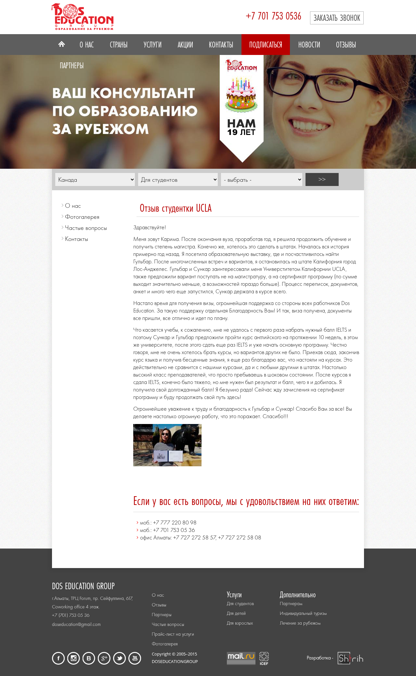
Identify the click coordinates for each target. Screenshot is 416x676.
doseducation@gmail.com (76, 624)
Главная (62, 44)
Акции (185, 44)
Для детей (236, 613)
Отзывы (346, 44)
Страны (119, 44)
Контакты (221, 44)
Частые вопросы (86, 227)
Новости (309, 44)
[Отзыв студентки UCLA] (167, 464)
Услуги (153, 44)
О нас (87, 44)
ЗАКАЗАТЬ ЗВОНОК (337, 17)
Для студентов (240, 603)
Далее (401, 107)
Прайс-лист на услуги (173, 634)
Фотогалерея (82, 216)
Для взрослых (240, 623)
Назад (14, 107)
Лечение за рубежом (300, 623)
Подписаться (265, 44)
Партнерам (291, 603)
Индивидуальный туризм (303, 613)
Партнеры (72, 65)
